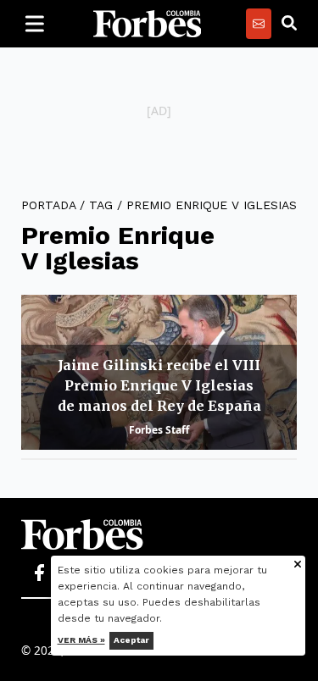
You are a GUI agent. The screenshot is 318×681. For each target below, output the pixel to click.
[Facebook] (39, 573)
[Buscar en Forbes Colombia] (289, 23)
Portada (48, 205)
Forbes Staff (159, 430)
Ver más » (81, 640)
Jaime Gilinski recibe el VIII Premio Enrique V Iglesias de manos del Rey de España (159, 385)
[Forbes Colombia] (147, 23)
